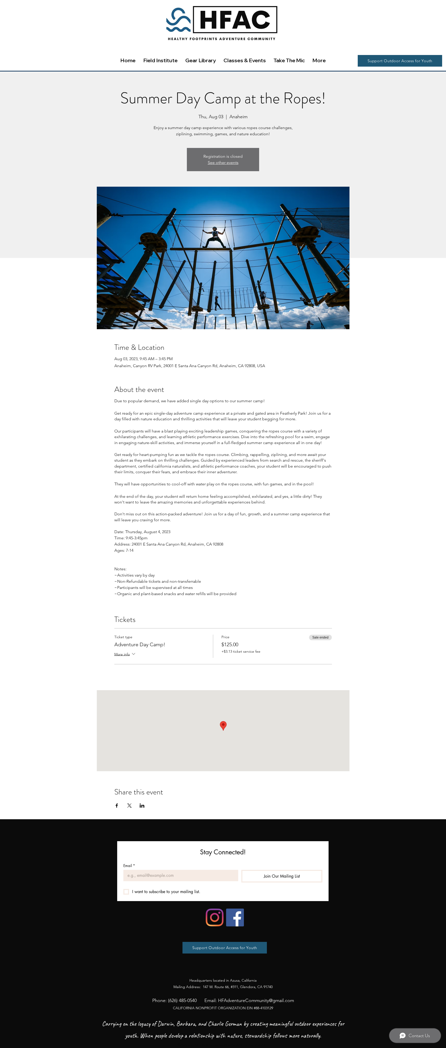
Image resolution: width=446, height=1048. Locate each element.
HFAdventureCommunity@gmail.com (256, 1000)
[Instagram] (215, 917)
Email (129, 865)
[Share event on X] (129, 805)
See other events (223, 162)
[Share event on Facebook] (116, 805)
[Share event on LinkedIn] (142, 805)
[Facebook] (235, 917)
